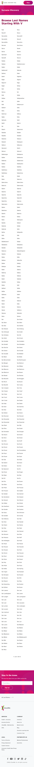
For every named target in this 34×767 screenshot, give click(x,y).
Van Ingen (4, 571)
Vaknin (19, 123)
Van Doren (20, 434)
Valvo (3, 316)
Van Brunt (4, 381)
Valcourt (19, 151)
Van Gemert (20, 494)
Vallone (19, 300)
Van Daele (20, 400)
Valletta (19, 279)
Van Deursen (5, 416)
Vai (18, 92)
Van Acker (19, 319)
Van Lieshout (5, 612)
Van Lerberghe (21, 606)
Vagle (3, 79)
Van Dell (19, 409)
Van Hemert (20, 531)
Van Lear (19, 599)
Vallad (18, 241)
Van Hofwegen (5, 540)
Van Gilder (4, 503)
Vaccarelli (19, 36)
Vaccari (19, 39)
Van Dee (4, 409)
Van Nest (4, 646)
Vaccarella (4, 36)
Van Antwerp (5, 335)
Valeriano (4, 210)
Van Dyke (19, 459)
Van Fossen (5, 490)
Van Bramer (20, 375)
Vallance (4, 251)
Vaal (3, 30)
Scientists (19, 743)
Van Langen (5, 596)
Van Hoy (4, 562)
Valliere (19, 291)
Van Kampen (20, 571)
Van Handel (20, 522)
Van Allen (19, 322)
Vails (18, 107)
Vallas (3, 257)
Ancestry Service (6, 722)
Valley (18, 282)
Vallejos (4, 266)
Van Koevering (5, 584)
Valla (18, 238)
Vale (3, 176)
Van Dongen (20, 431)
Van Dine (4, 428)
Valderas (4, 160)
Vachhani (4, 54)
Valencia (19, 179)
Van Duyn (4, 453)
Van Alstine (20, 325)
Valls (18, 304)
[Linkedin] (22, 759)
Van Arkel (4, 338)
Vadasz (3, 64)
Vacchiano (20, 45)
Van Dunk (19, 444)
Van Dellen (5, 413)
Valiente (4, 229)
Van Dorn (4, 438)
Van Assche (5, 347)
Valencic (4, 185)
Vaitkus (19, 114)
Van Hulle (4, 565)
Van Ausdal (20, 350)
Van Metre (4, 637)
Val (2, 126)
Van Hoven (20, 559)
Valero (3, 216)
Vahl (3, 89)
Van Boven (20, 372)
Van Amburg (20, 329)
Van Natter (4, 643)
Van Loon (4, 621)
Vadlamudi (4, 70)
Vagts (3, 86)
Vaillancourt (20, 104)
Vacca (18, 33)
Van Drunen (5, 444)
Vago (18, 82)
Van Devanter (20, 419)
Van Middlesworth (22, 637)
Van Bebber (20, 353)
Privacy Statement (6, 743)
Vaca (18, 30)
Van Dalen (20, 403)
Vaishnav (4, 114)
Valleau (4, 260)
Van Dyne (19, 462)
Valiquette (20, 232)
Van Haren (4, 525)
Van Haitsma (5, 519)
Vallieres (4, 294)
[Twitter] (18, 759)
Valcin (18, 148)
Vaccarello (4, 39)
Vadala (3, 61)
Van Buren (20, 381)
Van (3, 319)
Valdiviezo (4, 173)
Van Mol (4, 640)
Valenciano (20, 182)
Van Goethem (5, 506)
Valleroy (4, 272)
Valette (3, 223)
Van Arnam (20, 338)
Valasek (4, 142)
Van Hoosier (20, 547)
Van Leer (4, 603)
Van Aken (4, 322)
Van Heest (4, 531)
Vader (18, 67)
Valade (19, 132)
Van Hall (19, 519)
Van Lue (19, 621)
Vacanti (4, 33)
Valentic (4, 195)
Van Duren (4, 447)
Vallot (3, 304)
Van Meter (20, 634)
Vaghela (19, 76)
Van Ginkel (20, 503)
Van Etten (4, 484)
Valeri (18, 207)
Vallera (19, 269)
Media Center (20, 725)
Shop (28, 2)
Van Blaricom (20, 369)
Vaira (3, 110)
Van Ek (19, 469)
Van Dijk (19, 425)
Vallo (18, 297)
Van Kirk (19, 578)
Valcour (4, 151)
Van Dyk (4, 459)
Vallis (3, 297)
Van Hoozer (5, 550)
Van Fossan (20, 487)
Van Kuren (20, 587)
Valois (3, 307)
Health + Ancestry (6, 719)
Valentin (19, 195)
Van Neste (20, 646)
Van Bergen (5, 363)
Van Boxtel (4, 375)
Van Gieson (20, 500)
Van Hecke (20, 525)
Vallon (3, 300)
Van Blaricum (5, 372)
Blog (18, 727)
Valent (3, 188)
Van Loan (4, 618)
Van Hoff (19, 537)
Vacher (19, 51)
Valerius (19, 213)
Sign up (7, 687)
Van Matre (19, 631)
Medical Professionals (22, 740)
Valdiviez (19, 170)
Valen (3, 179)
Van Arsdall (5, 344)
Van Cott (19, 394)
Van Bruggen (20, 378)
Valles (3, 276)
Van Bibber (20, 366)
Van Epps (4, 475)
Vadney (4, 73)
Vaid (3, 95)
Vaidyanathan (20, 98)
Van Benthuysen (21, 360)
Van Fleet (4, 487)
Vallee (3, 263)
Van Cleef (19, 391)
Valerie (19, 210)
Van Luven (4, 624)
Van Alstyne (5, 329)
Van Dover (20, 438)
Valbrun (4, 145)
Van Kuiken (5, 587)
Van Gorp (4, 512)
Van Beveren (5, 366)
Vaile (18, 101)
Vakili (3, 123)
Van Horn (19, 550)
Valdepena (20, 154)
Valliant (4, 288)
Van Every (19, 484)
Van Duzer (4, 456)
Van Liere (19, 609)
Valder (3, 157)
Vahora (3, 92)
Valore (3, 310)
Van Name (20, 640)
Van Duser (4, 450)
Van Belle (19, 357)
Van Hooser (5, 547)
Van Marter (20, 628)
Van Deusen (20, 416)
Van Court (4, 397)
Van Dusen (20, 447)
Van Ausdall (5, 353)
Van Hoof (19, 540)
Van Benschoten (6, 360)
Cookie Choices (5, 745)
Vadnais (19, 70)
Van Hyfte (4, 568)
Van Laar (19, 590)
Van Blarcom (5, 369)
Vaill (3, 104)
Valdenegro (5, 154)
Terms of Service (6, 740)
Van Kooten (20, 584)
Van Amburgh (5, 332)
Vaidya (3, 98)
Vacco (3, 48)
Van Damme (20, 406)
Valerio (3, 213)
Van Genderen (5, 497)
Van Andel (20, 332)
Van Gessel (5, 500)
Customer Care (21, 733)
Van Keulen (20, 575)
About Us (19, 722)
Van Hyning (20, 568)
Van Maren (4, 628)
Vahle (18, 89)
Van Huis (19, 562)
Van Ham (4, 522)
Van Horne (4, 553)
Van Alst (4, 325)
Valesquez (20, 220)
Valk (18, 235)
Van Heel (19, 528)
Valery (18, 216)
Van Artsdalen (21, 344)
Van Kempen (5, 575)
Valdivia (19, 167)
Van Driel (4, 441)
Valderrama (20, 160)
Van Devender (5, 422)
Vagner (19, 79)
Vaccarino (19, 42)
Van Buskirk (5, 385)
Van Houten (20, 556)
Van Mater (4, 631)
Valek (18, 176)
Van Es (19, 478)
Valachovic (20, 129)
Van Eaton (4, 466)
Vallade (4, 248)
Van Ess (4, 481)
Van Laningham (21, 596)
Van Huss (19, 565)
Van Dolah (20, 428)
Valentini (19, 198)
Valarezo (4, 139)
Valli (18, 285)
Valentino (4, 201)
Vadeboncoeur (21, 64)
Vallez (3, 285)
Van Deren (20, 413)
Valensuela (20, 185)
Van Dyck (19, 456)
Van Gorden (20, 506)
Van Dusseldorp (21, 450)
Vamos (19, 316)
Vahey (18, 86)
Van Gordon (20, 509)
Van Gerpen (20, 497)
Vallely (18, 266)
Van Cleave (5, 391)
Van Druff (19, 441)
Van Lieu (19, 612)
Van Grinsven (20, 512)
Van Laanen (5, 590)
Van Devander (5, 419)
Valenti (19, 191)
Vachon (19, 54)
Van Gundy (20, 515)
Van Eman (4, 472)
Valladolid (19, 248)
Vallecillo (19, 260)
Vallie (18, 288)
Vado (18, 73)
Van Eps (19, 475)
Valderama (20, 157)
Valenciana (5, 182)
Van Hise (19, 534)
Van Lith (19, 615)
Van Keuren (5, 578)
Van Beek (4, 357)
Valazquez (19, 142)
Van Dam (4, 406)
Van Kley (19, 581)
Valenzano (4, 204)
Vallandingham (21, 251)
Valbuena (19, 145)
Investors (19, 719)
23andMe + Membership (8, 725)
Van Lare (4, 599)
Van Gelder (5, 494)
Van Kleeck (5, 581)
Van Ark (19, 335)
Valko (3, 238)
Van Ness (19, 643)
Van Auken (4, 350)
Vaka (18, 117)
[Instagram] (14, 759)
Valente (4, 191)
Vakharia (4, 120)
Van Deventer (20, 422)
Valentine (4, 198)
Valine (3, 232)
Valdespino (20, 163)
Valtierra (19, 310)
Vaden (3, 67)
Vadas (18, 61)
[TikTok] (25, 759)
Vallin (18, 294)
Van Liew (4, 615)
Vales (3, 220)
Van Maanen (20, 624)
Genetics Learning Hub (23, 730)
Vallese (19, 276)
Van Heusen (5, 534)
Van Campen (5, 388)
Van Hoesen (5, 537)
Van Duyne (20, 453)
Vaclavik (4, 58)
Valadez (19, 135)
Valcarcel (4, 148)
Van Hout (4, 556)
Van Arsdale (5, 341)
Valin (18, 229)
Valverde (19, 313)
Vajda (3, 117)
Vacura (19, 58)
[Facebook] (7, 759)
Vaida (18, 95)
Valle (18, 257)
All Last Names (6, 697)
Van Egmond (5, 469)
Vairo (18, 110)
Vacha (3, 51)
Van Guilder (5, 515)
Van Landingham (6, 593)
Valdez (3, 167)
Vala (18, 126)
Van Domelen (5, 431)
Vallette (4, 282)
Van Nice (4, 649)
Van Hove (4, 559)
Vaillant (4, 107)
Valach (3, 129)
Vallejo (19, 263)
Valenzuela (20, 204)
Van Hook (4, 543)
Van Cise (19, 388)
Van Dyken (4, 462)
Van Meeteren (5, 634)
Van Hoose (20, 543)
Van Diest (4, 425)
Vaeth (3, 76)
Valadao (4, 132)
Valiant (19, 223)
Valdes (3, 163)
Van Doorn (4, 434)
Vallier (3, 291)
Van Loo (19, 618)
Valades (4, 135)
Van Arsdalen (20, 341)
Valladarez (20, 244)
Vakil (18, 120)
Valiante (4, 226)
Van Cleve (4, 394)
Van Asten (20, 347)
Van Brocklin (5, 378)
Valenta (19, 188)
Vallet (3, 279)
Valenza (19, 201)
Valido (18, 226)
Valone (19, 307)
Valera (3, 207)
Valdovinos (20, 173)
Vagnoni (4, 82)
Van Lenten (5, 606)
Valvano (4, 313)
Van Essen (20, 481)
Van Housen (20, 553)
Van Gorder (5, 509)
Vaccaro (4, 45)
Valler (3, 269)
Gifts (3, 727)
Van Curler (4, 400)
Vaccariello (5, 42)
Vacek (18, 48)
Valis (3, 235)
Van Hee (4, 528)
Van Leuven (5, 609)
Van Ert (3, 478)
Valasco (19, 139)
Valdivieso (4, 170)
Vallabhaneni (5, 241)
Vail (2, 101)
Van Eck (19, 466)
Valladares (4, 244)
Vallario (4, 254)
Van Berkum (20, 363)
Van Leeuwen (20, 603)
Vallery (19, 272)
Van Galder (20, 490)
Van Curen (20, 397)
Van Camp (20, 385)
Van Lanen (20, 593)
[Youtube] (11, 759)
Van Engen (20, 472)
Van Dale (4, 403)
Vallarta (19, 254)
